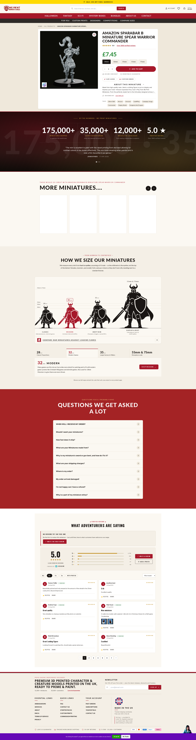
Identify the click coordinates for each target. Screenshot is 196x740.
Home (40, 26)
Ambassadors (40, 704)
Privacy (38, 719)
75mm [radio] (142, 62)
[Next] (153, 188)
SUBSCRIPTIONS (91, 707)
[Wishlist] (179, 8)
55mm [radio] (133, 62)
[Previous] (148, 188)
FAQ (61, 704)
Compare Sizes (127, 20)
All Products (49, 26)
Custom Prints (79, 20)
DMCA (37, 713)
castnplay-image (148, 101)
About (37, 710)
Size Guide (110, 79)
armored (128, 101)
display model (122, 105)
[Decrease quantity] (105, 69)
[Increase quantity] (112, 69)
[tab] (96, 161)
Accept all (116, 736)
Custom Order (128, 79)
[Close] (194, 734)
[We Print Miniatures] (12, 8)
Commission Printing (68, 716)
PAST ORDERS (91, 704)
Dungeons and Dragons (136, 105)
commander (112, 105)
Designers (95, 20)
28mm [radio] (106, 62)
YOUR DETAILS (91, 710)
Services (38, 707)
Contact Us (65, 707)
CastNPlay (120, 95)
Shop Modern (148, 367)
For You (65, 20)
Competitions (110, 20)
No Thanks (126, 736)
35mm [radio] (124, 62)
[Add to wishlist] (94, 34)
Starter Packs (66, 710)
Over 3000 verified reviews (126, 45)
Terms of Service (41, 716)
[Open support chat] (187, 731)
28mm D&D (111, 101)
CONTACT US (90, 713)
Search (121, 8)
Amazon (120, 101)
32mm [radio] (115, 62)
